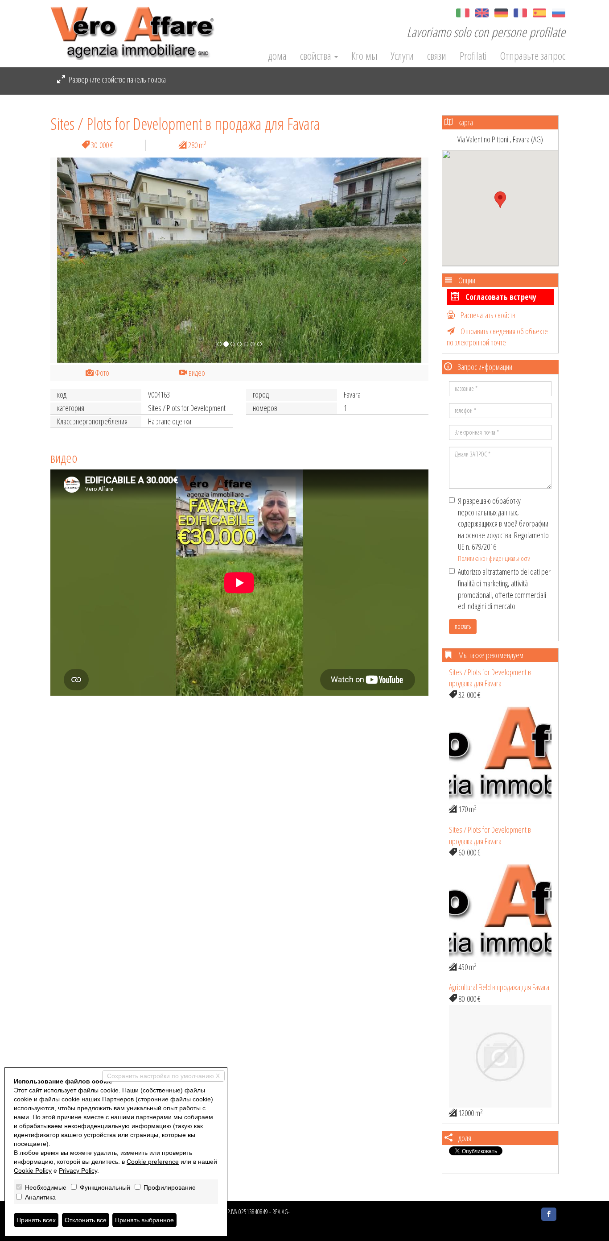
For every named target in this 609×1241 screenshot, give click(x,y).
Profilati (473, 55)
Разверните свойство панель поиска (116, 79)
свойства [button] (316, 55)
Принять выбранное (144, 1220)
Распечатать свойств (487, 315)
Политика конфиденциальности (494, 558)
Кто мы (364, 55)
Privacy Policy (78, 1170)
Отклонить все (86, 1220)
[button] (78, 260)
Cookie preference (153, 1161)
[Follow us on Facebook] (548, 1214)
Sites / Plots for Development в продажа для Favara (490, 678)
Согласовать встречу (500, 296)
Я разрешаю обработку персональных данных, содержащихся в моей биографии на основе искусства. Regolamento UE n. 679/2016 (503, 529)
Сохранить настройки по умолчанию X (163, 1075)
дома (277, 55)
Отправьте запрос (532, 55)
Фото (101, 372)
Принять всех (36, 1220)
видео (196, 372)
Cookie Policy (33, 1170)
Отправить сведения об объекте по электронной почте (497, 337)
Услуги (402, 55)
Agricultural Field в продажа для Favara (499, 987)
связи (436, 55)
